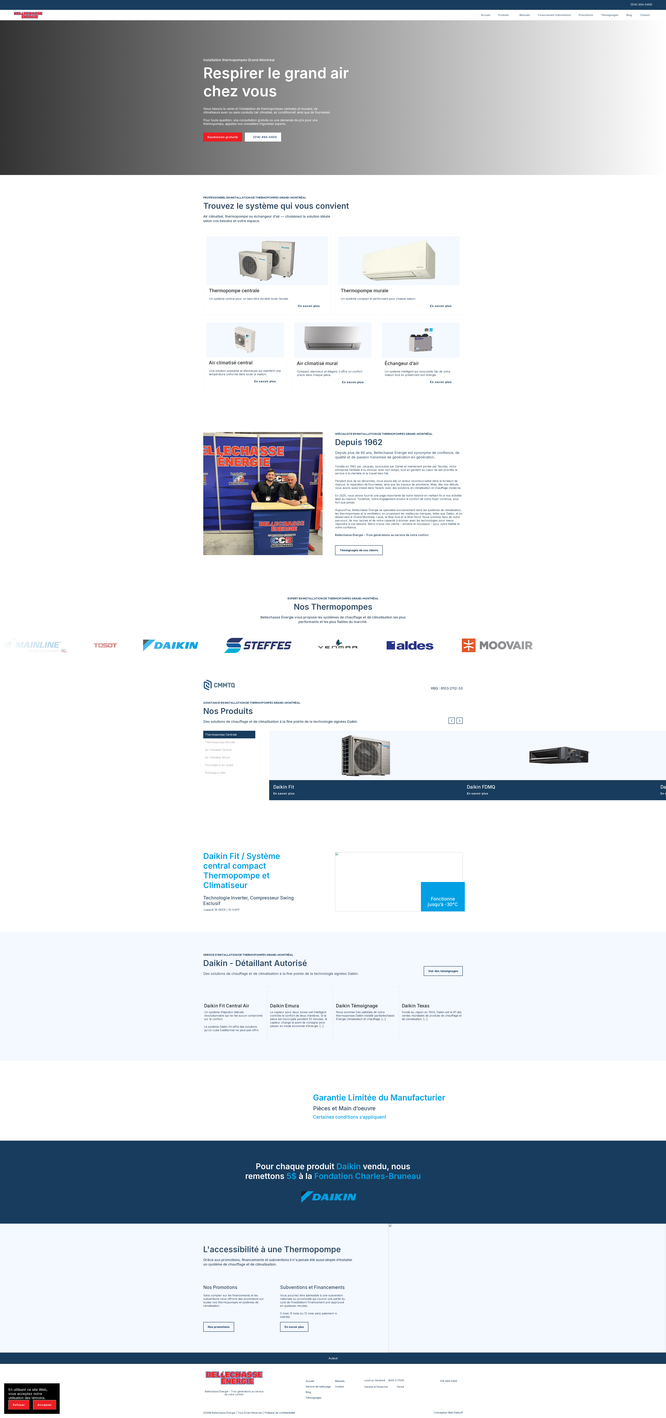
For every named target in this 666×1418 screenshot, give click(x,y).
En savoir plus (284, 793)
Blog (629, 15)
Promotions (586, 15)
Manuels (524, 15)
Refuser (19, 1405)
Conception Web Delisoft (448, 1412)
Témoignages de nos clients (359, 550)
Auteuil (333, 1358)
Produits (503, 15)
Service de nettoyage (318, 1386)
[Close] (55, 1388)
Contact (645, 15)
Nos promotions (219, 1327)
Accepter (44, 1405)
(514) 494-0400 (641, 4)
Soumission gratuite (222, 137)
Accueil (485, 15)
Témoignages (609, 15)
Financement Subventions (554, 15)
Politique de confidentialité (280, 1412)
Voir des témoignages (443, 971)
